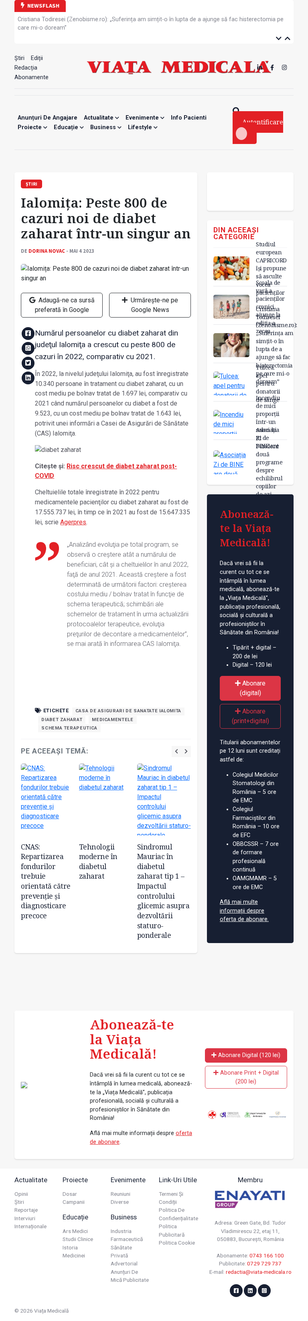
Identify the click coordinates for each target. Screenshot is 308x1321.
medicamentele (112, 719)
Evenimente (143, 117)
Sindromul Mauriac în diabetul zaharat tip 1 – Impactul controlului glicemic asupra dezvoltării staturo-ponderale (163, 891)
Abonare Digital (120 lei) (248, 1055)
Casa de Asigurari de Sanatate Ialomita (128, 710)
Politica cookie (177, 1242)
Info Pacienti (189, 117)
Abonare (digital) (253, 688)
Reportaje (26, 1210)
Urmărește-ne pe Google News (153, 305)
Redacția (25, 67)
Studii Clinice (78, 1239)
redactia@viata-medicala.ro (259, 1272)
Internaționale (30, 1226)
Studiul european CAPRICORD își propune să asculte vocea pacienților (271, 268)
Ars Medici (75, 1231)
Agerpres (73, 522)
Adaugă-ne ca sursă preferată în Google (65, 305)
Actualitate (99, 117)
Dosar (70, 1194)
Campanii (74, 1202)
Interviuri (24, 1218)
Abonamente (31, 77)
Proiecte (30, 127)
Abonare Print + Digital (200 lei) (249, 1077)
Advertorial (124, 1263)
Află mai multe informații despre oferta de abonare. (244, 911)
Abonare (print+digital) (250, 716)
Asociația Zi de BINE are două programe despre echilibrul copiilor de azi (269, 462)
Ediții (37, 58)
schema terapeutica (69, 728)
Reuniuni (120, 1194)
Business (104, 127)
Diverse (120, 1202)
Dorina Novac (46, 251)
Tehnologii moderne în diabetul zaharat (98, 861)
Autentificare (262, 122)
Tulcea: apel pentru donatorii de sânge (268, 384)
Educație (67, 127)
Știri (19, 58)
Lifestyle (141, 127)
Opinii (21, 1194)
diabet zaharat (61, 719)
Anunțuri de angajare (47, 117)
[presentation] (176, 751)
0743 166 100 (266, 1255)
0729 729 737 (264, 1263)
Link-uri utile (178, 1180)
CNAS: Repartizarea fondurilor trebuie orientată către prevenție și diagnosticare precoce (46, 881)
